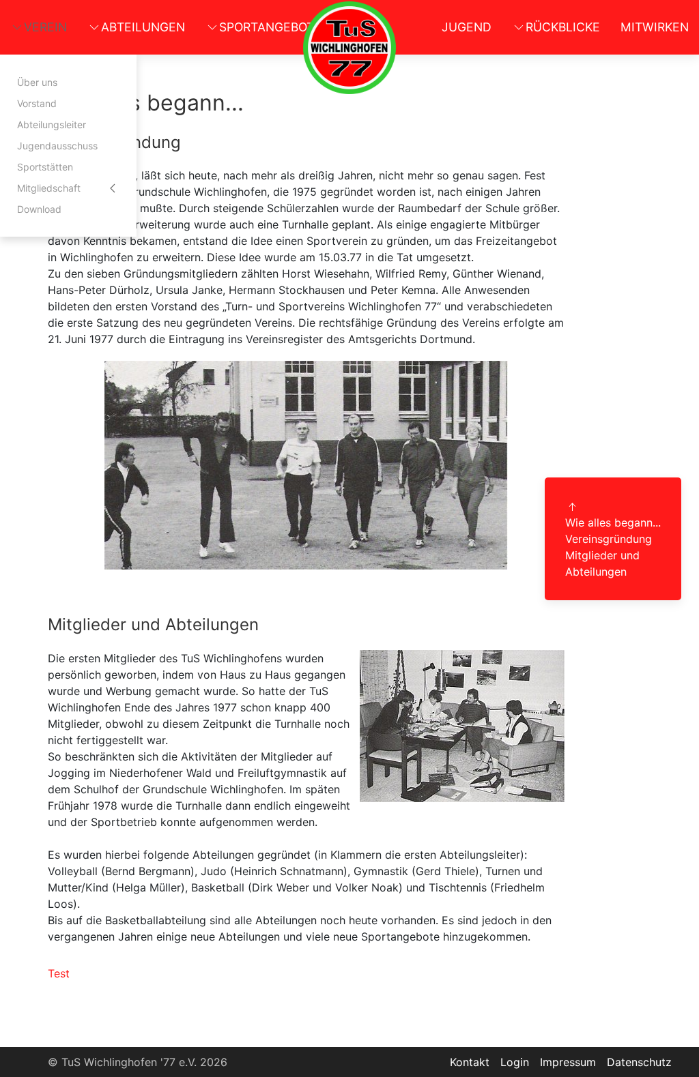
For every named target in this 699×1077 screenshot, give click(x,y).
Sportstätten (45, 167)
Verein (45, 27)
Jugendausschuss (57, 145)
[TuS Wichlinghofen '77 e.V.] (349, 47)
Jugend (466, 27)
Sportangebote (270, 27)
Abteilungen (143, 27)
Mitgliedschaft (49, 188)
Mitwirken (654, 27)
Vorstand (37, 103)
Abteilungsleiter (51, 124)
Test (59, 973)
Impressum (568, 1062)
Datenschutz (639, 1062)
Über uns (37, 82)
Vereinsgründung (608, 539)
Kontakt (469, 1062)
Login (514, 1062)
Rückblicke (563, 27)
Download (39, 209)
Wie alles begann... (613, 522)
